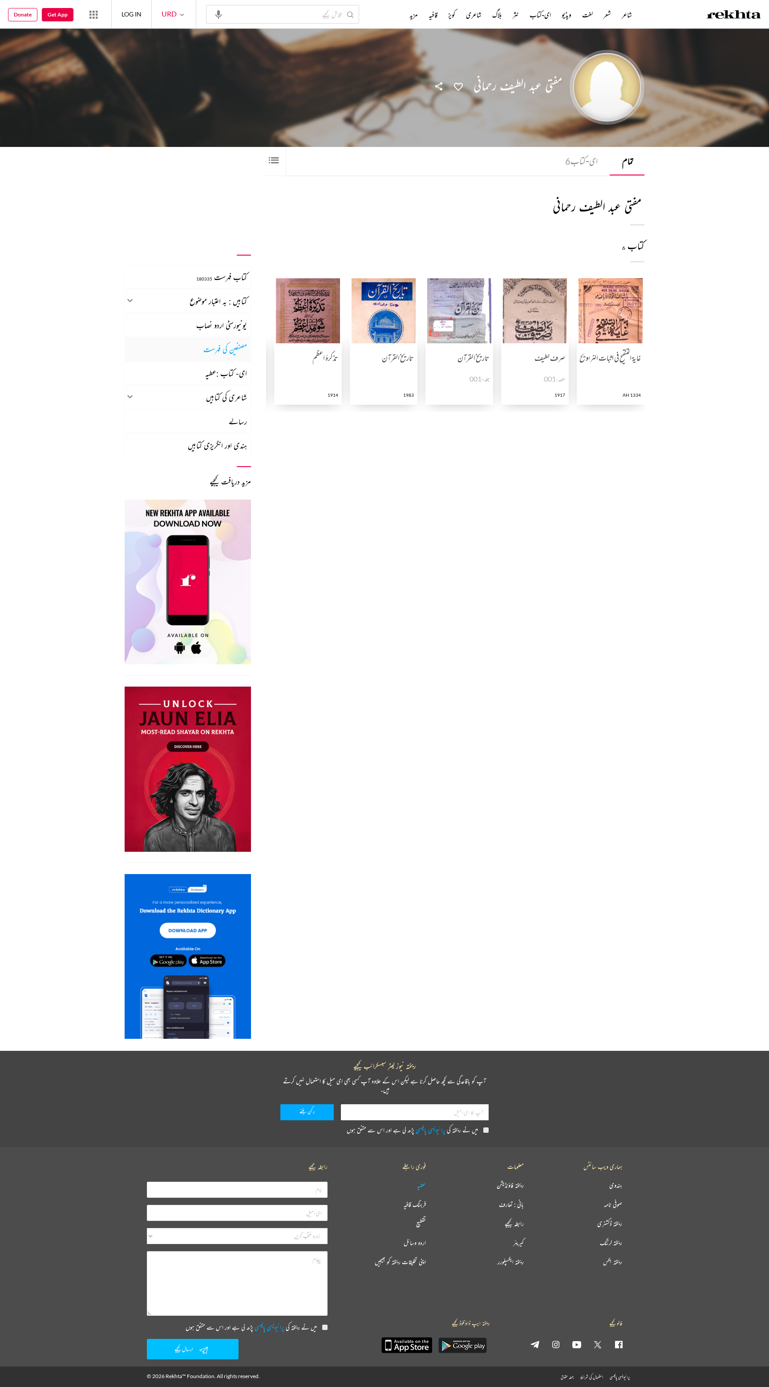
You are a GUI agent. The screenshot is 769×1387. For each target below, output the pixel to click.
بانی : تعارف (511, 1204)
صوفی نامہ (613, 1204)
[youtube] (577, 1344)
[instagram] (556, 1344)
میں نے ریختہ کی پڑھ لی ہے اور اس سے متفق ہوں (412, 1130)
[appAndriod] (462, 1345)
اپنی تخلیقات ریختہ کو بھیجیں (400, 1262)
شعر (607, 15)
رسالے (238, 421)
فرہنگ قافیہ (415, 1204)
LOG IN (131, 14)
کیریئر (518, 1243)
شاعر (627, 15)
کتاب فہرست (221, 277)
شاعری (474, 15)
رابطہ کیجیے (514, 1224)
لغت (587, 15)
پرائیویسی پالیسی (430, 1130)
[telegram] (535, 1344)
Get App (58, 14)
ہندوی (615, 1185)
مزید (413, 15)
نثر (516, 15)
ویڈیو (566, 15)
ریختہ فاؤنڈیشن (510, 1185)
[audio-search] (218, 13)
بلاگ (497, 15)
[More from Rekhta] (93, 14)
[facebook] (618, 1344)
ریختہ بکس (612, 1262)
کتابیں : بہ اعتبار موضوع (218, 301)
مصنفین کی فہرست (225, 349)
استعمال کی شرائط (591, 1377)
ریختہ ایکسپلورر (511, 1262)
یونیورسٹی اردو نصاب (221, 325)
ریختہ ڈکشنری (609, 1224)
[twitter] (598, 1344)
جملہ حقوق (567, 1377)
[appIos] (406, 1345)
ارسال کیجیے (183, 1349)
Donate (23, 14)
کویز (451, 15)
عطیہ (421, 1185)
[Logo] (734, 15)
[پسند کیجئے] (458, 86)
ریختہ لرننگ (611, 1243)
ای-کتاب (581, 161)
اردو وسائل (415, 1243)
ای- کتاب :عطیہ (226, 373)
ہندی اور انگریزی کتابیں (217, 445)
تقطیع (421, 1224)
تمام (628, 161)
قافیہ (433, 15)
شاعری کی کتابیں (226, 397)
